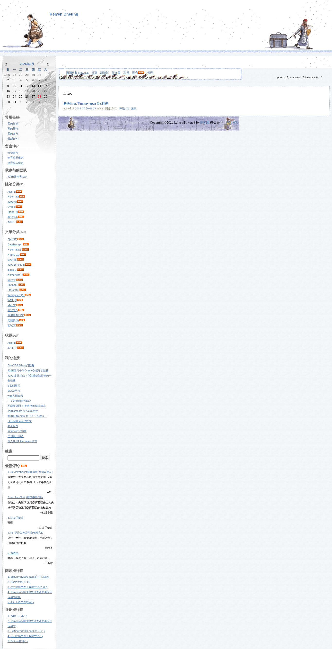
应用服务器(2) (16, 315)
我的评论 (13, 128)
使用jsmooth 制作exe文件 (23, 410)
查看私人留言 (16, 162)
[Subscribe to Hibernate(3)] (25, 249)
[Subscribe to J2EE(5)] (20, 347)
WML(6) (12, 300)
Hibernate (13, 196)
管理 (150, 72)
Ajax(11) (12, 239)
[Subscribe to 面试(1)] (19, 325)
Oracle (12, 206)
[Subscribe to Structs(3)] (22, 289)
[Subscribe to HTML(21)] (23, 254)
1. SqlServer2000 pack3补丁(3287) (28, 576)
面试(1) (12, 325)
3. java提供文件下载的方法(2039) (27, 587)
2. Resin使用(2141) (19, 581)
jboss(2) (12, 269)
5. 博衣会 (13, 552)
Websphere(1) (16, 295)
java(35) (12, 259)
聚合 (135, 72)
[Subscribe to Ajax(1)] (19, 191)
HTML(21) (14, 254)
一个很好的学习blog (19, 400)
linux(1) (12, 280)
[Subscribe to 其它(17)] (21, 310)
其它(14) (13, 217)
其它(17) (13, 310)
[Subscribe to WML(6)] (20, 300)
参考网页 (13, 426)
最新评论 (13, 138)
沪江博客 (232, 122)
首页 (94, 72)
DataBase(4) (15, 244)
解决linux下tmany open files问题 (85, 103)
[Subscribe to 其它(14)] (21, 217)
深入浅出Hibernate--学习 (22, 441)
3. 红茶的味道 (16, 517)
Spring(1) (13, 284)
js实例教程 (14, 385)
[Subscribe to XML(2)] (19, 305)
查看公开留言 (16, 157)
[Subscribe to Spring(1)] (21, 284)
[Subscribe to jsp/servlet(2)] (26, 274)
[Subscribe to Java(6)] (20, 201)
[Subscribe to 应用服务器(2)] (27, 315)
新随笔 (104, 72)
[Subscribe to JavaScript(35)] (28, 264)
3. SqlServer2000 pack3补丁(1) (26, 631)
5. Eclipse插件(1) (18, 641)
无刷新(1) (13, 320)
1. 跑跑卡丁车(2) (17, 615)
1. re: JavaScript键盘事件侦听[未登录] (30, 471)
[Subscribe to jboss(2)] (20, 269)
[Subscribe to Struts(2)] (21, 211)
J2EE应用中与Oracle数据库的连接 (28, 370)
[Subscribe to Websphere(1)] (28, 295)
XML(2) (12, 305)
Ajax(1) (12, 191)
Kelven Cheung (64, 14)
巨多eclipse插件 (17, 431)
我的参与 (13, 133)
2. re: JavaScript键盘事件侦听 (25, 497)
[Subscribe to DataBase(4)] (26, 244)
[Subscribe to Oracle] (19, 206)
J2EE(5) (12, 347)
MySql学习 (14, 390)
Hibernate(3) (15, 249)
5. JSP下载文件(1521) (21, 602)
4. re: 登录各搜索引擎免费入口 (26, 532)
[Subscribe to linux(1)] (19, 280)
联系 (126, 72)
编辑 (134, 108)
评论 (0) (124, 108)
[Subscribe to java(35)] (20, 259)
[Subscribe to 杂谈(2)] (19, 221)
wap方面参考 (15, 395)
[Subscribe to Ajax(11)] (20, 239)
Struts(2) (13, 211)
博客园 (204, 122)
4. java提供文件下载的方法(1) (25, 636)
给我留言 (13, 152)
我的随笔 (13, 123)
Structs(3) (13, 289)
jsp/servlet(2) (15, 274)
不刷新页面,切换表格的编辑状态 (27, 405)
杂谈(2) (12, 221)
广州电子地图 (16, 436)
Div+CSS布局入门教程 (21, 365)
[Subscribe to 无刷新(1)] (22, 320)
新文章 (116, 72)
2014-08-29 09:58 (85, 108)
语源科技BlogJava (77, 72)
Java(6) (12, 201)
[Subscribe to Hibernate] (22, 196)
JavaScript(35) (16, 264)
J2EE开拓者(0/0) (17, 176)
